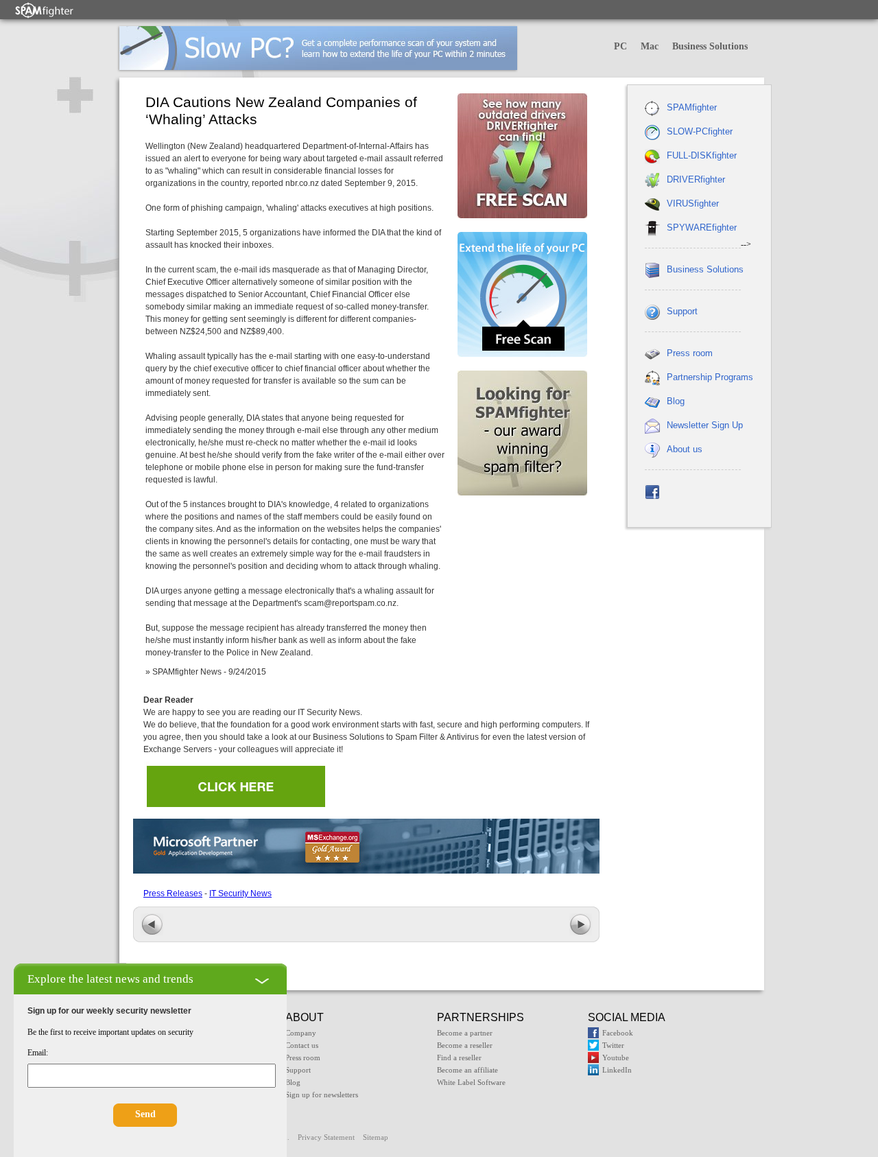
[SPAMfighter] (44, 10)
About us (684, 449)
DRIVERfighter (696, 179)
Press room (690, 353)
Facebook (617, 1033)
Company (300, 1033)
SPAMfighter (692, 107)
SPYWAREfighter (702, 227)
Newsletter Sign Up (705, 425)
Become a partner (465, 1033)
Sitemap (375, 1137)
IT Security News (240, 893)
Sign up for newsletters (321, 1094)
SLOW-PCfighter (700, 131)
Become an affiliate (467, 1070)
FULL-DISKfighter (702, 155)
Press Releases (172, 893)
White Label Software (471, 1082)
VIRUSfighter (693, 203)
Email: (37, 1052)
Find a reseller (459, 1057)
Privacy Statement (326, 1137)
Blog (676, 401)
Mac (649, 46)
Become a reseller (465, 1045)
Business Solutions (710, 46)
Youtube (615, 1057)
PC (620, 46)
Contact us (301, 1045)
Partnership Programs (710, 377)
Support (682, 311)
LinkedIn (617, 1070)
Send (145, 1114)
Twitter (613, 1045)
